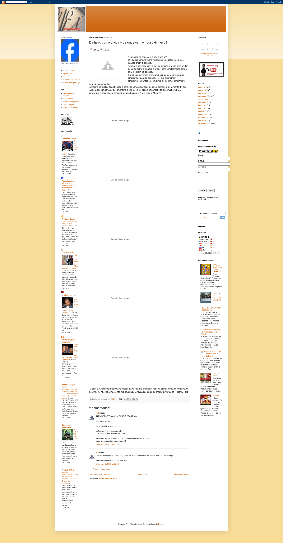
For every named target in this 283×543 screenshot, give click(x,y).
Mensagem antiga (181, 474)
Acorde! (216, 396)
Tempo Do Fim (66, 37)
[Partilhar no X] (131, 399)
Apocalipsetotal (68, 181)
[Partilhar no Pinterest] (136, 399)
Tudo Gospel (68, 105)
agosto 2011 (203, 102)
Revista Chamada (70, 108)
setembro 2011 (204, 99)
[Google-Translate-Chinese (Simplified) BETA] (203, 45)
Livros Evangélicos (71, 102)
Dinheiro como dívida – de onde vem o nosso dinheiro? (210, 354)
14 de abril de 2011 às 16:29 (107, 444)
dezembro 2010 (204, 123)
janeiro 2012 (203, 93)
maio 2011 (202, 108)
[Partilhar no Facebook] (133, 399)
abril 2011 (202, 111)
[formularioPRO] (208, 153)
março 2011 (203, 114)
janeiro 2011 (203, 120)
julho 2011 (202, 105)
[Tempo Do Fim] (70, 61)
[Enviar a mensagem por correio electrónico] (120, 399)
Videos (66, 77)
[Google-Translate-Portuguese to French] (207, 45)
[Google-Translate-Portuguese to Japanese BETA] (203, 51)
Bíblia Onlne (68, 99)
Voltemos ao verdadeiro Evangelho (217, 296)
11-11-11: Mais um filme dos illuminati (211, 309)
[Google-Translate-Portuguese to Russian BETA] (212, 51)
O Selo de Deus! (217, 375)
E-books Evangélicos (71, 80)
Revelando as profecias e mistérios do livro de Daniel (210, 332)
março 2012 (203, 90)
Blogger (161, 524)
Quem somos (68, 74)
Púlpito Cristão (68, 253)
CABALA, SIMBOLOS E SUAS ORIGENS (217, 268)
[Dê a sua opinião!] (128, 399)
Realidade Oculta (69, 139)
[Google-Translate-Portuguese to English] (207, 51)
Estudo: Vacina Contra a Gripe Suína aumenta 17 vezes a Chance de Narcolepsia (70, 479)
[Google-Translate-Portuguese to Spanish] (217, 51)
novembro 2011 (204, 96)
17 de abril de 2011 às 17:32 (107, 464)
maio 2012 (202, 87)
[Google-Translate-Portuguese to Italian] (217, 45)
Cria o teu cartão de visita (70, 63)
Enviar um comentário (101, 469)
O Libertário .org (68, 219)
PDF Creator (204, 218)
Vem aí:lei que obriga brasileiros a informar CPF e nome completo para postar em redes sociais (70, 393)
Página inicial (141, 474)
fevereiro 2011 (204, 117)
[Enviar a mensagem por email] (125, 399)
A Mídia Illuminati (69, 295)
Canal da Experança (71, 83)
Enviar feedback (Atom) (108, 478)
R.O (97, 413)
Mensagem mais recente (100, 474)
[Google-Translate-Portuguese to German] (212, 45)
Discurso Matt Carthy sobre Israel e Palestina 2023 (69, 224)
